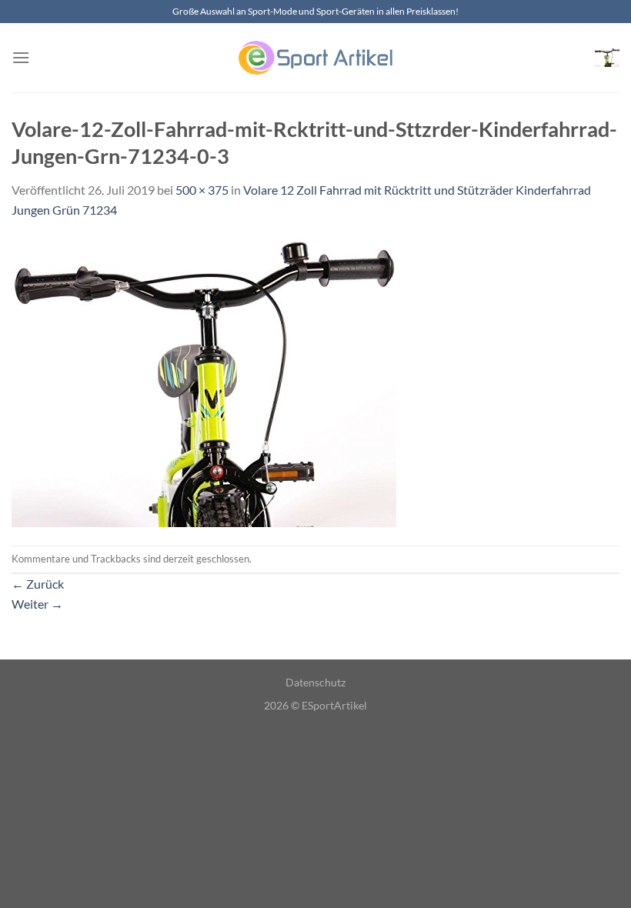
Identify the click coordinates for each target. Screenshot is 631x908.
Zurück (38, 583)
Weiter (37, 603)
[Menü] (21, 57)
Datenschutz (315, 682)
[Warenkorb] (607, 58)
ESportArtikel (334, 705)
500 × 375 (202, 189)
